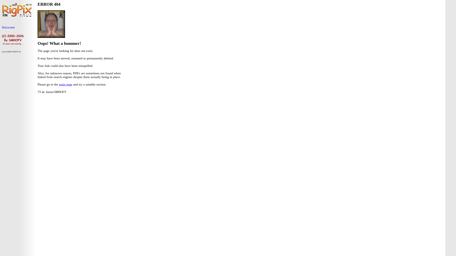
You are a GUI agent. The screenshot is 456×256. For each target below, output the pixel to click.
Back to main (8, 27)
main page (65, 84)
